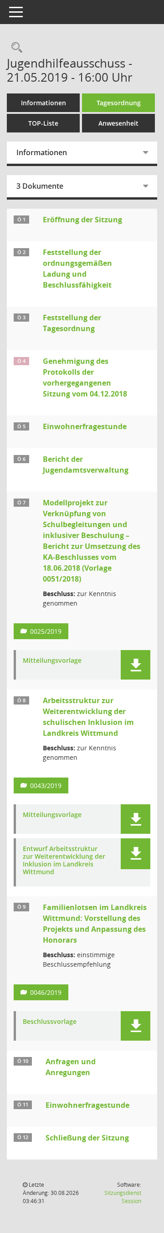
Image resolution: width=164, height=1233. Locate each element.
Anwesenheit (118, 123)
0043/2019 (46, 785)
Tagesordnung (119, 102)
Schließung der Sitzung (87, 1138)
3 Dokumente (39, 186)
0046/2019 (46, 992)
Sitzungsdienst (122, 1197)
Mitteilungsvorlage (52, 661)
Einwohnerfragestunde (85, 426)
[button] (135, 665)
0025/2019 (46, 631)
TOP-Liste (43, 123)
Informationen (43, 102)
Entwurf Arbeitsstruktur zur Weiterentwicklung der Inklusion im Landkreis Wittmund (64, 860)
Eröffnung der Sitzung (82, 220)
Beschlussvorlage (50, 1022)
